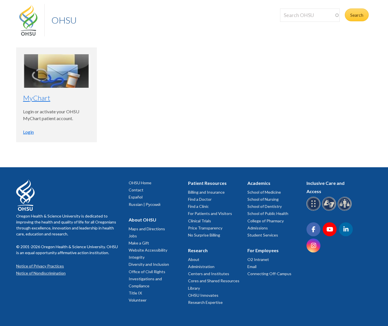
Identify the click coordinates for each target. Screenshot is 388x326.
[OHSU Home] (31, 20)
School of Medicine (264, 192)
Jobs (133, 235)
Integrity (137, 257)
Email (251, 266)
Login (28, 132)
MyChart (36, 98)
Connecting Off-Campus (269, 273)
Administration (201, 266)
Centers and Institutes (208, 273)
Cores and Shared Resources (213, 280)
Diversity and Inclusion (149, 264)
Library (194, 288)
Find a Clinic (198, 206)
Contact (136, 189)
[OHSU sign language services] (330, 209)
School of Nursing (263, 199)
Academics (258, 183)
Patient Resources (207, 183)
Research (198, 250)
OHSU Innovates (203, 295)
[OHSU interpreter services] (345, 209)
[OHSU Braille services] (314, 209)
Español (136, 197)
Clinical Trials (199, 220)
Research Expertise (205, 302)
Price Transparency (205, 227)
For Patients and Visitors (210, 213)
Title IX (135, 293)
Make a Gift (139, 243)
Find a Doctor (200, 199)
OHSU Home (140, 182)
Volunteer (138, 300)
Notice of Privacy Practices (40, 266)
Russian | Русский (144, 204)
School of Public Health (267, 213)
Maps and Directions (147, 228)
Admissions (257, 227)
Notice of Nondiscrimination (41, 273)
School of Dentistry (264, 206)
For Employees (263, 250)
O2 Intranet (258, 259)
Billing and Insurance (206, 192)
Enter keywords (297, 25)
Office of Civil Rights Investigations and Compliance (147, 278)
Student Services (262, 235)
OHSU (64, 20)
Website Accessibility (148, 250)
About (193, 259)
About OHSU (142, 219)
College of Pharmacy (265, 220)
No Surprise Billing (204, 235)
